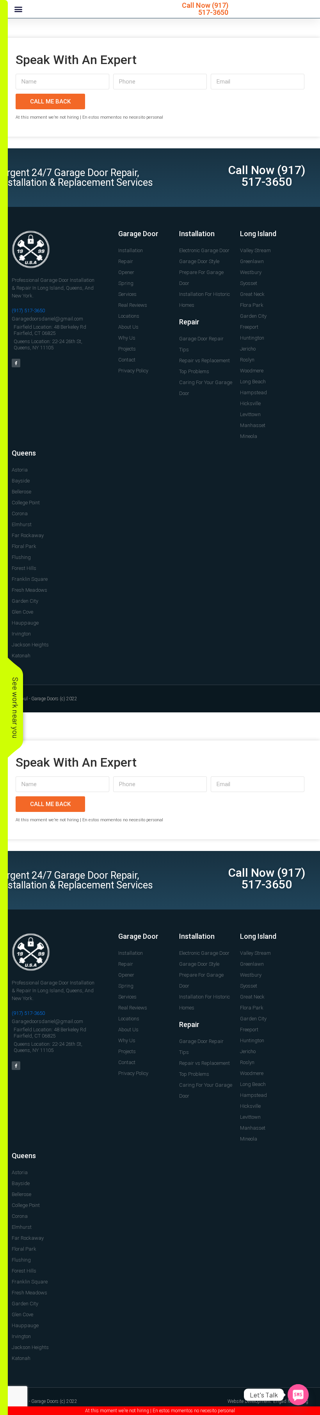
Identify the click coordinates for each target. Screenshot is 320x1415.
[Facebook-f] (16, 363)
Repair (189, 322)
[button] (18, 9)
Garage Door (138, 234)
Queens (24, 453)
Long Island (258, 234)
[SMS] (298, 1394)
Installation (197, 234)
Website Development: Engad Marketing (268, 1401)
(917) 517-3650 (213, 8)
